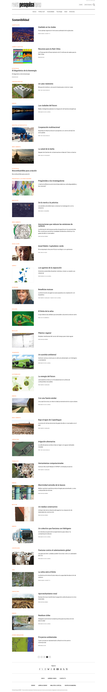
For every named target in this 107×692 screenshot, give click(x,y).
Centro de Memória (70, 685)
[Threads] (51, 669)
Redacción (43, 645)
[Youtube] (57, 669)
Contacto (63, 678)
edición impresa (88, 4)
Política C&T (41, 11)
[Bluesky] (48, 669)
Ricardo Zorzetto (45, 33)
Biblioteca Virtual (56, 685)
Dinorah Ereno (44, 236)
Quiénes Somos (52, 678)
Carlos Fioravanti (45, 155)
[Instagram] (45, 669)
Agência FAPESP (42, 685)
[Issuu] (66, 669)
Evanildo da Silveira (45, 276)
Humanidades (50, 11)
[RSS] (63, 669)
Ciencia (34, 11)
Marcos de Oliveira (45, 363)
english (88, 0)
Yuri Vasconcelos (45, 90)
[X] (42, 669)
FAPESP (33, 685)
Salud (65, 11)
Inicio (43, 678)
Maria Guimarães (44, 211)
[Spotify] (61, 669)
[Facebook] (40, 669)
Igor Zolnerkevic (44, 317)
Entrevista (72, 11)
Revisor (42, 57)
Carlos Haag (43, 252)
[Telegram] (54, 669)
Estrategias (15, 68)
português (92, 0)
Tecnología (59, 11)
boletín (80, 4)
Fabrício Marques (44, 428)
